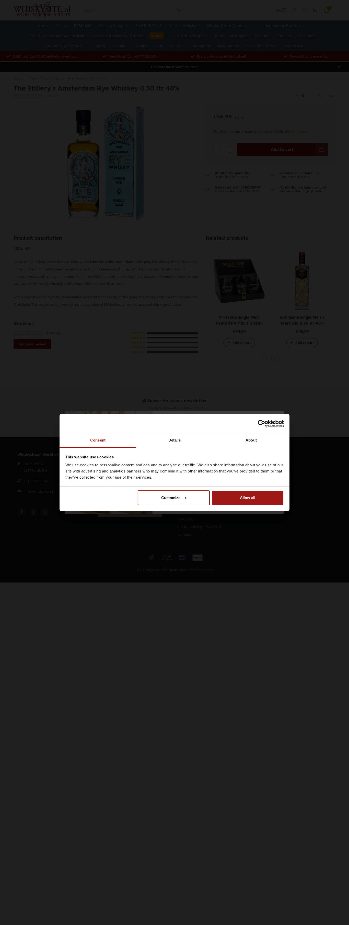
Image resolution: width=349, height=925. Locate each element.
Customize (170, 497)
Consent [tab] (98, 440)
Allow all (247, 497)
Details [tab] (174, 440)
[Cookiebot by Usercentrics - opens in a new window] (261, 423)
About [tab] (251, 440)
